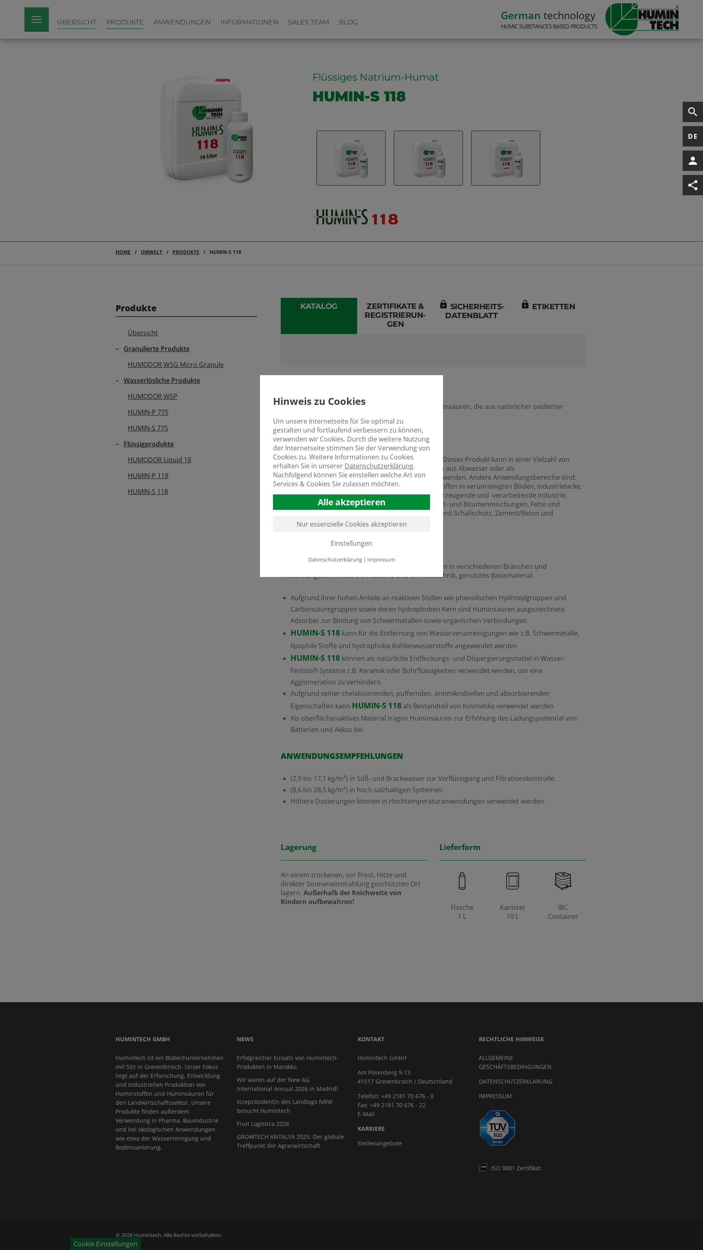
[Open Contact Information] (693, 161)
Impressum (381, 559)
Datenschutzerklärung (379, 465)
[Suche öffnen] (693, 112)
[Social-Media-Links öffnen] (693, 185)
